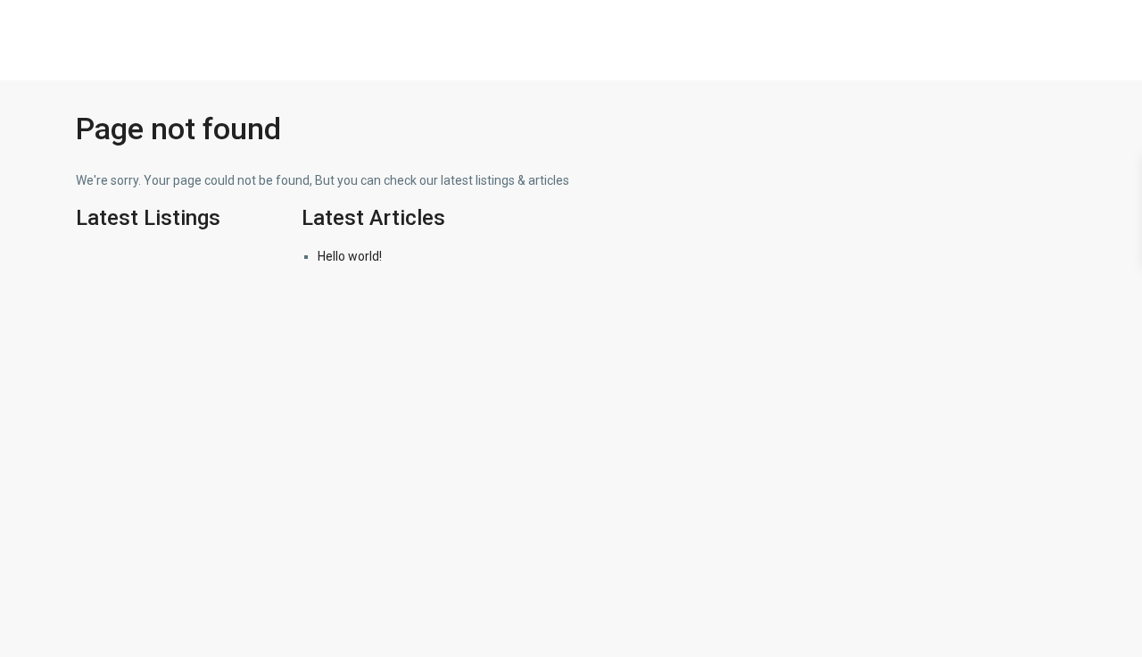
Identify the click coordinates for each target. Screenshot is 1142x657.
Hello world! (350, 256)
